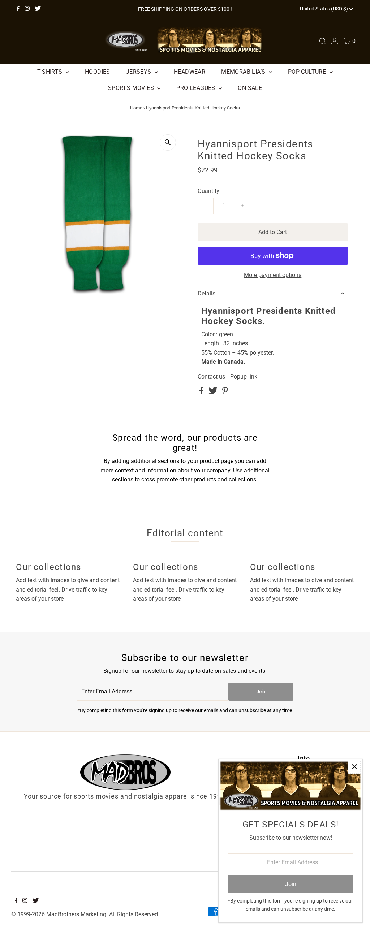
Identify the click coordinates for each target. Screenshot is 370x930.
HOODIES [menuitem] (97, 71)
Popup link (243, 377)
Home (136, 108)
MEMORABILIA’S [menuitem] (244, 71)
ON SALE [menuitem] (250, 88)
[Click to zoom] (168, 142)
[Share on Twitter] (213, 392)
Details (206, 293)
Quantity (208, 190)
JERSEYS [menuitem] (139, 71)
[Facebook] (18, 9)
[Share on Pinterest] (225, 392)
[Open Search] (322, 41)
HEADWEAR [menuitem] (189, 71)
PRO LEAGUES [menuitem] (196, 88)
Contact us (211, 377)
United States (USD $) (324, 9)
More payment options (272, 275)
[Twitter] (38, 9)
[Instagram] (27, 9)
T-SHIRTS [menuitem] (50, 71)
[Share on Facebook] (202, 392)
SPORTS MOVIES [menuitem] (132, 88)
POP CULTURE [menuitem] (308, 71)
